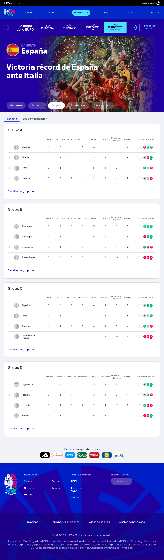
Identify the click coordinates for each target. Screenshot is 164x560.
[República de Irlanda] (17, 336)
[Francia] (17, 395)
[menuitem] (34, 13)
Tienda (56, 488)
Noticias (29, 488)
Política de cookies (99, 522)
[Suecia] (17, 415)
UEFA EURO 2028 (9, 12)
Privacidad (32, 522)
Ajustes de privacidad (132, 522)
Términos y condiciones (65, 522)
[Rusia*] (17, 168)
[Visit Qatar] (119, 455)
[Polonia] (17, 178)
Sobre (55, 481)
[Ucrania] (17, 405)
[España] (17, 305)
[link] (29, 13)
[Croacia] (17, 326)
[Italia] (17, 316)
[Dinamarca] (17, 247)
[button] (87, 13)
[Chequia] (17, 147)
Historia (28, 495)
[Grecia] (17, 157)
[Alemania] (17, 226)
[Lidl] (107, 455)
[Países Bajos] (17, 257)
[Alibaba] (57, 455)
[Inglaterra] (17, 384)
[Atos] (70, 455)
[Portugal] (17, 236)
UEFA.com (77, 481)
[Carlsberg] (82, 455)
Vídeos (28, 481)
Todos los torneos (150, 27)
